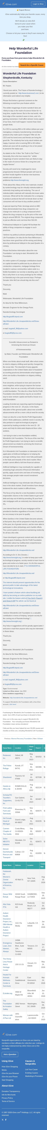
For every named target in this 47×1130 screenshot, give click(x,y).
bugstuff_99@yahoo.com (18, 328)
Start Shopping (7, 1080)
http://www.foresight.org (20, 180)
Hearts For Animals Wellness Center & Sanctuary (7, 980)
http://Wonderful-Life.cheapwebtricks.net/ (18, 550)
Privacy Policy (7, 1098)
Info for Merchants (9, 1095)
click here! (12, 704)
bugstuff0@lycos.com (13, 333)
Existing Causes (31, 1073)
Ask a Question (10, 1054)
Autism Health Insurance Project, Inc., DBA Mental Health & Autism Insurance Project (7, 924)
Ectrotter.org (7, 993)
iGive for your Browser (10, 1073)
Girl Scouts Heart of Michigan (7, 821)
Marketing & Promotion (34, 1076)
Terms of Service (8, 1101)
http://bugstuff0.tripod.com (13, 317)
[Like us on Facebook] (5, 1120)
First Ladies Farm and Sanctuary (7, 811)
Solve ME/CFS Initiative (6, 841)
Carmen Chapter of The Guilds (7, 831)
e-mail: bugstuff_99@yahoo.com (15, 680)
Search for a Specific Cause (31, 65)
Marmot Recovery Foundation (21, 738)
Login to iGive (38, 4)
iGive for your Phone (10, 1077)
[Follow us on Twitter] (2, 1120)
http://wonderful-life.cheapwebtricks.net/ (23, 698)
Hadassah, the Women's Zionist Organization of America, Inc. (8, 879)
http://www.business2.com (28, 93)
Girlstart (40, 738)
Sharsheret (7, 777)
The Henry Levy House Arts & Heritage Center (7, 964)
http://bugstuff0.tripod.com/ (15, 578)
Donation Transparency (11, 1091)
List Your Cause (31, 1069)
